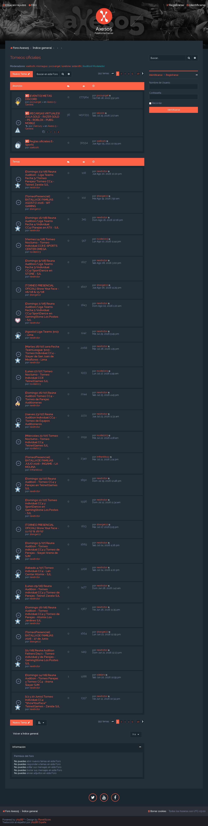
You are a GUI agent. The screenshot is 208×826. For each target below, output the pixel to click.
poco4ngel (54, 66)
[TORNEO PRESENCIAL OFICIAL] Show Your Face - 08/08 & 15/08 (42, 289)
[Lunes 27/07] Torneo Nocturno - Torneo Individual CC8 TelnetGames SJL (38, 376)
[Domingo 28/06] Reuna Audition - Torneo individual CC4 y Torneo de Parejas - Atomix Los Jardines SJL (42, 614)
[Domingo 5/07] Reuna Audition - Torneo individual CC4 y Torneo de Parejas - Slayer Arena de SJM (42, 549)
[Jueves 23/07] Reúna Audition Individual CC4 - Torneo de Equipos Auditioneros (41, 419)
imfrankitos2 (36, 470)
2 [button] (121, 73)
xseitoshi (30, 66)
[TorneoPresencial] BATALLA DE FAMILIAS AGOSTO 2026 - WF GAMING (39, 201)
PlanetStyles (44, 819)
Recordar (157, 103)
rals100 (100, 113)
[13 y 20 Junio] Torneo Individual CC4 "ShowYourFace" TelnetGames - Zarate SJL (42, 701)
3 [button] (125, 73)
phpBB (19, 819)
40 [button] (138, 73)
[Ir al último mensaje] (110, 95)
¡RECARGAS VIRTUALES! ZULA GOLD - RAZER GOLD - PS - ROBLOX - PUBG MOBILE (42, 118)
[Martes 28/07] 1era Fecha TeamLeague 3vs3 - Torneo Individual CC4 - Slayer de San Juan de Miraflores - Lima (42, 353)
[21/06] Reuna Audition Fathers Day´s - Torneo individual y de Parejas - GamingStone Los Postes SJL (41, 657)
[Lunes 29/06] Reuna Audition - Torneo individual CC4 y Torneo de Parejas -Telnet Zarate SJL (42, 590)
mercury (37, 126)
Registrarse (172, 75)
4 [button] (128, 73)
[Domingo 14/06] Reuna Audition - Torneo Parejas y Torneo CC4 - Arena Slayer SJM (41, 679)
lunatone (66, 66)
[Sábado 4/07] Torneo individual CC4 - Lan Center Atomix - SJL (39, 571)
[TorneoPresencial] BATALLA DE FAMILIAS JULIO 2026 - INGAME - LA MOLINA (41, 462)
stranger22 (35, 209)
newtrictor (35, 187)
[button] (112, 73)
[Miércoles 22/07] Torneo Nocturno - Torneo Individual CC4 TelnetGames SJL (41, 440)
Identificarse (155, 75)
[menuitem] (32, 5)
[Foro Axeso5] (104, 16)
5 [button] (132, 73)
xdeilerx (101, 674)
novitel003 (35, 252)
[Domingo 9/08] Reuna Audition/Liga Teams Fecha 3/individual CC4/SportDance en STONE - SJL (40, 267)
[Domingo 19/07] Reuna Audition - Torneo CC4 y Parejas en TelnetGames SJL (41, 483)
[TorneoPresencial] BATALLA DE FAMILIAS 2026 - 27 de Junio (39, 635)
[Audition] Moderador (94, 66)
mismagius (42, 66)
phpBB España (38, 822)
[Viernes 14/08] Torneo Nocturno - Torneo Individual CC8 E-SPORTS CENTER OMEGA (41, 244)
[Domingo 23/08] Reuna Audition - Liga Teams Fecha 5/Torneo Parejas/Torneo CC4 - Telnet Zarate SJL (40, 178)
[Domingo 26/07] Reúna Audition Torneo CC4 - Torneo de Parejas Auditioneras (40, 397)
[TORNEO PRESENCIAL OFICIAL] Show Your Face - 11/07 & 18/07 (42, 528)
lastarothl (76, 66)
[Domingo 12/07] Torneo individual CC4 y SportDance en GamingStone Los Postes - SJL (41, 506)
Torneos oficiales (25, 57)
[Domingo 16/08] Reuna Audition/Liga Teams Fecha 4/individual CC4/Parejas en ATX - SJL (42, 222)
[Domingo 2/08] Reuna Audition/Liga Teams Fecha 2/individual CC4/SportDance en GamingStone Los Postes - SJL (41, 312)
